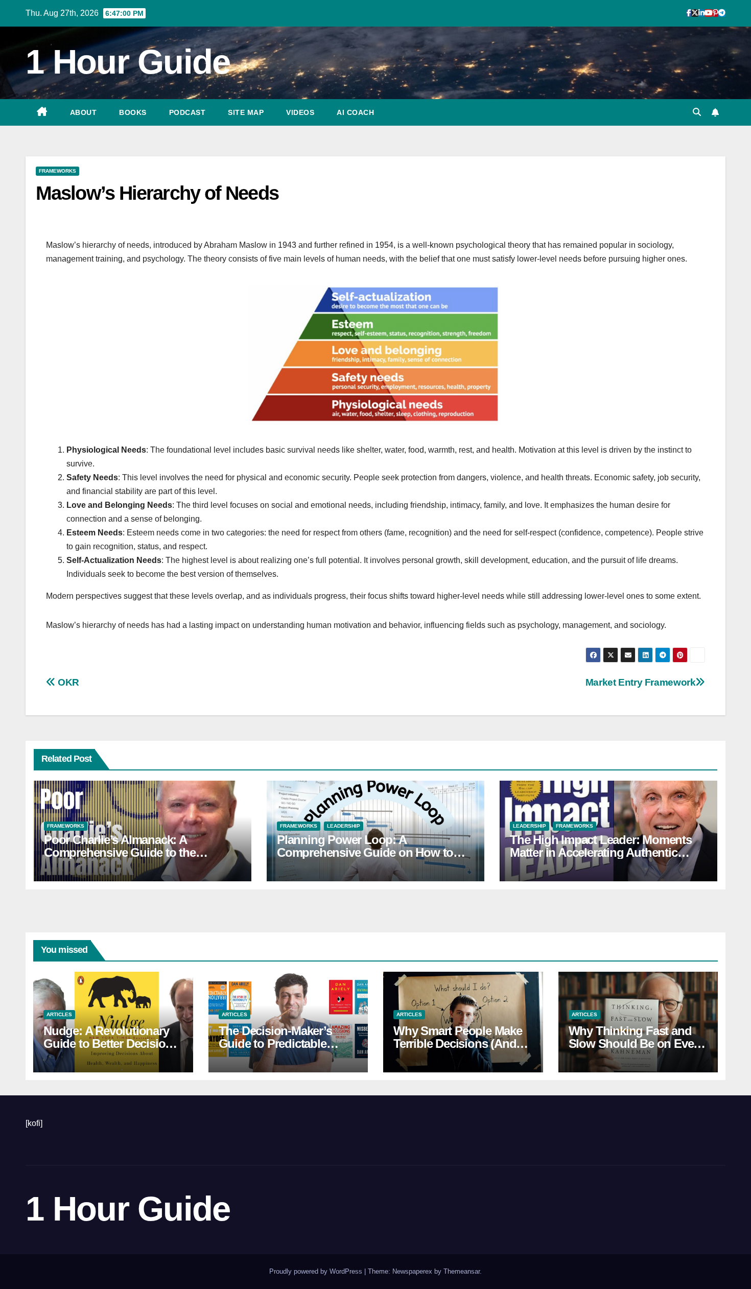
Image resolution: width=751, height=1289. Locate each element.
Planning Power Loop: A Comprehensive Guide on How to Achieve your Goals (365, 852)
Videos (300, 112)
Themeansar (461, 1271)
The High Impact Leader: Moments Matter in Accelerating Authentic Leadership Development (601, 852)
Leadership (343, 826)
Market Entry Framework (640, 682)
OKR (67, 682)
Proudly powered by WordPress (316, 1271)
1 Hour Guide (128, 61)
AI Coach (355, 112)
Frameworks (57, 171)
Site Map (246, 112)
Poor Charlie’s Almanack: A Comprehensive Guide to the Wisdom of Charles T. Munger (122, 852)
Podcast (187, 112)
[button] (697, 112)
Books (133, 112)
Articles (59, 1014)
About (83, 112)
